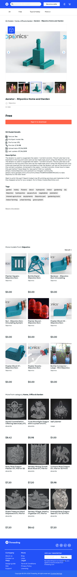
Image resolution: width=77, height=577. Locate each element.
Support (8, 568)
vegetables (43, 193)
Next (63, 52)
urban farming (25, 200)
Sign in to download (38, 122)
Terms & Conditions (28, 564)
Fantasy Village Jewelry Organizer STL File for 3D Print (38, 513)
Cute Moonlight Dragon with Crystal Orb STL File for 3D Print (38, 423)
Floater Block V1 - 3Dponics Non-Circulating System (14, 367)
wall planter (56, 422)
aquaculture (32, 193)
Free (20, 12)
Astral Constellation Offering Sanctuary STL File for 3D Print (15, 423)
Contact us (9, 558)
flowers (24, 190)
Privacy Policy (26, 566)
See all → (68, 250)
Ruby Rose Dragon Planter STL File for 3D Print (15, 468)
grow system (38, 200)
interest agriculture (13, 196)
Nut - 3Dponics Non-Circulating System (14, 322)
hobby (16, 190)
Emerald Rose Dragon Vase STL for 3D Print (60, 513)
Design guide (10, 564)
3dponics (12, 103)
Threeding (12, 542)
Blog (23, 556)
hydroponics (20, 193)
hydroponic (40, 190)
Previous (8, 52)
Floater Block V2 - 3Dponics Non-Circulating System (59, 322)
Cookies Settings (56, 573)
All (10, 12)
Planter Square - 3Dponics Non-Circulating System (14, 277)
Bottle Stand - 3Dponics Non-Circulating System (36, 277)
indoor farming (11, 200)
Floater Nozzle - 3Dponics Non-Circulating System (36, 367)
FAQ (6, 566)
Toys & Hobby (35, 12)
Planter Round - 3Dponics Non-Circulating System (36, 322)
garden (9, 190)
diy (65, 190)
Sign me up (64, 557)
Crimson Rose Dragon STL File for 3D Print (60, 468)
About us (8, 556)
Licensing (24, 568)
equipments (28, 196)
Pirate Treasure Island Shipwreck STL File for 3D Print (15, 513)
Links (23, 558)
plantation (54, 193)
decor (31, 190)
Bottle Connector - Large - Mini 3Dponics (60, 367)
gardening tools (54, 196)
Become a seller (51, 4)
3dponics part (40, 196)
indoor (49, 190)
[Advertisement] (38, 227)
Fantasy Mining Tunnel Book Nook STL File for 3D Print (38, 468)
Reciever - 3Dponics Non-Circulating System (59, 277)
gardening (58, 190)
